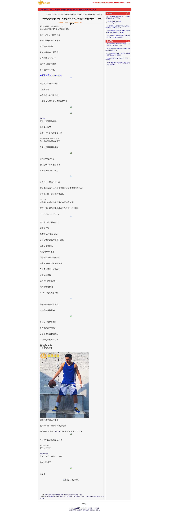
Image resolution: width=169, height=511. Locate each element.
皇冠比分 (57, 431)
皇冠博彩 (42, 118)
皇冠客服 (92, 510)
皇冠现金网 (86, 510)
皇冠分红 (61, 14)
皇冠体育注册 (44, 454)
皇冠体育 (79, 510)
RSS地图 (90, 508)
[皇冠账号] (44, 4)
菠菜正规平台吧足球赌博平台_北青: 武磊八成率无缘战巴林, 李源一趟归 (63, 495)
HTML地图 (96, 508)
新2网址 (98, 510)
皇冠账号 (55, 14)
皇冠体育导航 (72, 510)
